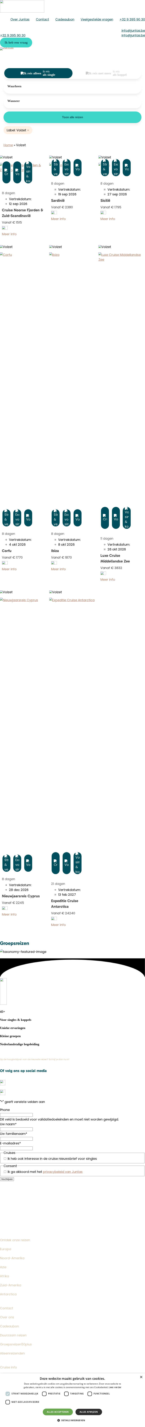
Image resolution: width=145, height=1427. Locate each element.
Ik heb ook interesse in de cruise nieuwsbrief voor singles (52, 1158)
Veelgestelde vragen (16, 1183)
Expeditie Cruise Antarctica (64, 904)
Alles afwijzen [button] (89, 1411)
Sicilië (105, 200)
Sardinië (58, 200)
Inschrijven (7, 1179)
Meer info (9, 234)
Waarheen (14, 86)
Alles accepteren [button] (58, 1411)
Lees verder (115, 1387)
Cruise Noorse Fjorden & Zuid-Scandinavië (22, 213)
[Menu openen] (141, 58)
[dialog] (72, 1400)
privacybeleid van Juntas (63, 1171)
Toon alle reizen (72, 117)
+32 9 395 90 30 (12, 1190)
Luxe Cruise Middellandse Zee (115, 558)
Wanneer (13, 101)
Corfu (6, 550)
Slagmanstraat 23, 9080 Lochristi (26, 1202)
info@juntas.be (12, 1196)
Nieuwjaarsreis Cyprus (21, 896)
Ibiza (55, 550)
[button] (16, 42)
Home (8, 145)
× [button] (141, 1377)
